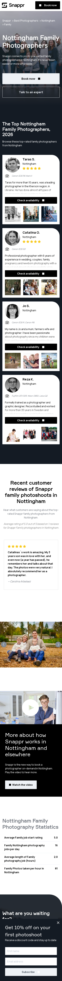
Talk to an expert (31, 92)
